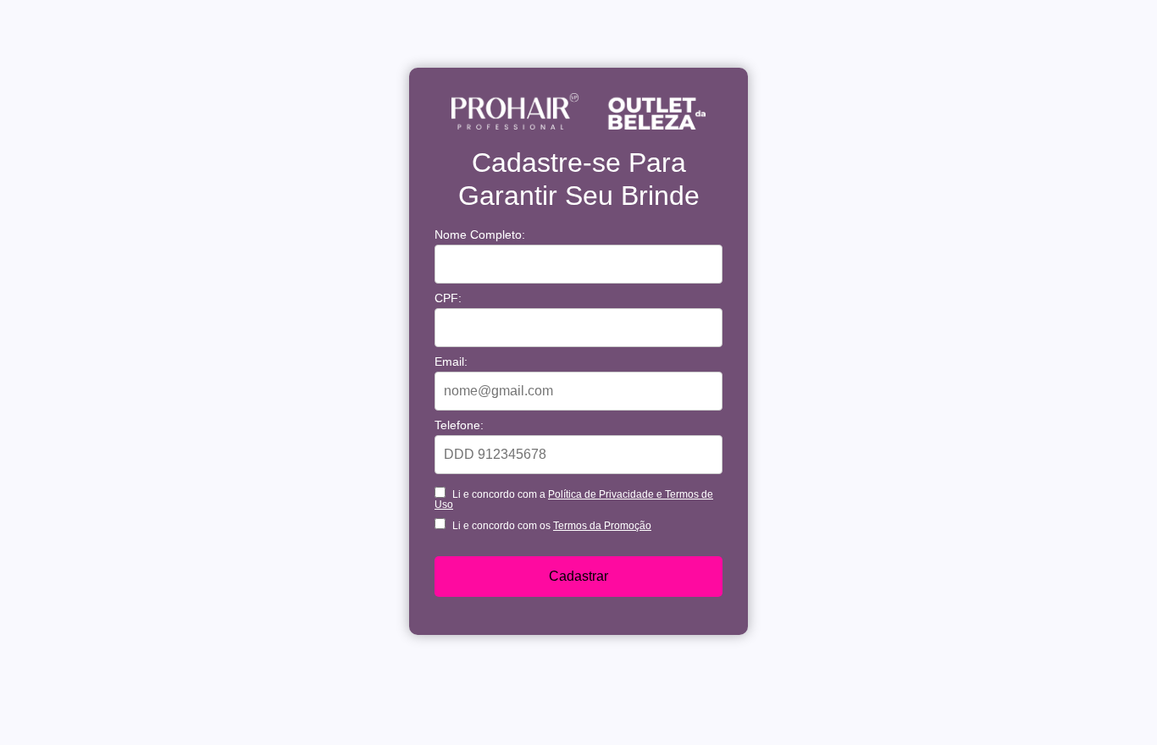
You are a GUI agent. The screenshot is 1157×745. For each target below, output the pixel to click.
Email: (451, 361)
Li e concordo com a (574, 499)
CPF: (448, 298)
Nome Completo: (480, 234)
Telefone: (459, 425)
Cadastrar (578, 576)
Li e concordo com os (550, 525)
